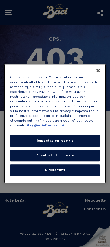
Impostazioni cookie (55, 141)
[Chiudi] (98, 70)
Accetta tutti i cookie (55, 155)
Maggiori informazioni (45, 125)
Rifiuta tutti (55, 170)
